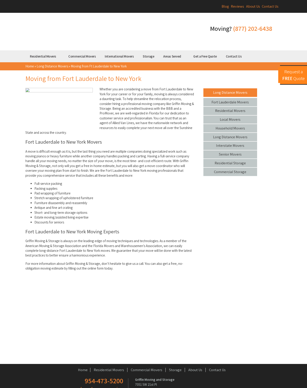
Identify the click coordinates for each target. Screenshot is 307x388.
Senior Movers (230, 154)
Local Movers (230, 119)
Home (29, 66)
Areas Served (172, 56)
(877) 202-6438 (252, 28)
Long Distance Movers (52, 66)
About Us (253, 6)
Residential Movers (43, 56)
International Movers (119, 56)
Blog (225, 6)
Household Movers (230, 128)
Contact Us (270, 6)
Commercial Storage (230, 171)
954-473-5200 (104, 380)
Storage (148, 56)
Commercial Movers (82, 56)
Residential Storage (230, 163)
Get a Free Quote (205, 56)
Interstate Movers (230, 145)
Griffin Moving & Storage (109, 32)
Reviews (237, 6)
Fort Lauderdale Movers (230, 102)
